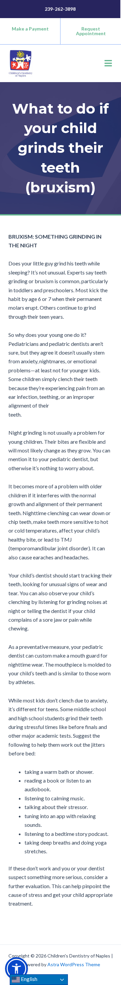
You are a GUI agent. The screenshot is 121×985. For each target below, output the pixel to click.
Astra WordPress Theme (73, 964)
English (28, 979)
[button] (108, 63)
